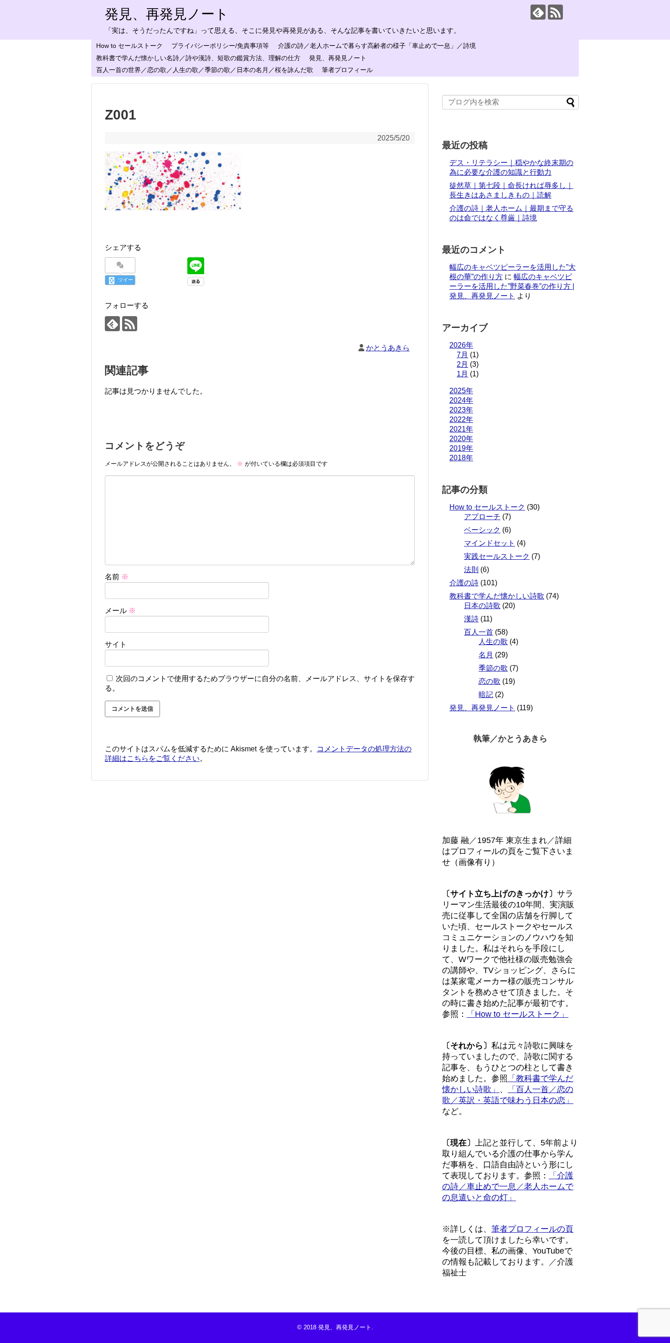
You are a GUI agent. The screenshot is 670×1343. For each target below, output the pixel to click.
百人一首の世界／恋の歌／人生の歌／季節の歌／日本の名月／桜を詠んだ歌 (204, 69)
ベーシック (482, 530)
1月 (462, 374)
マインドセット (489, 543)
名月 (486, 655)
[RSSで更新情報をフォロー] (555, 12)
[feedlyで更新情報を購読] (538, 12)
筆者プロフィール (347, 69)
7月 (462, 355)
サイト (116, 644)
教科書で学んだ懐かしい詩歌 (496, 596)
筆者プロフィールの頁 (532, 1229)
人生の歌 (493, 641)
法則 (471, 569)
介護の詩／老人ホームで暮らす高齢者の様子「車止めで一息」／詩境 (377, 45)
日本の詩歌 (482, 605)
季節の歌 (493, 668)
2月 (462, 364)
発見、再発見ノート (167, 13)
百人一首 (478, 632)
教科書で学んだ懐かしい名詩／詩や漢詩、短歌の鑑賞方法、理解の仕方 (198, 58)
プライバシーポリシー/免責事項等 (220, 45)
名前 (117, 577)
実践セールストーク (497, 556)
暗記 (486, 694)
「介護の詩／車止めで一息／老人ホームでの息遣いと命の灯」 (507, 1186)
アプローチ (482, 517)
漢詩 (471, 619)
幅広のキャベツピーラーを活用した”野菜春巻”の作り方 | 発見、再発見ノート (511, 286)
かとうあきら (388, 348)
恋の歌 (489, 681)
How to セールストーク (129, 45)
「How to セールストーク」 (517, 1014)
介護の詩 (464, 583)
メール (120, 610)
